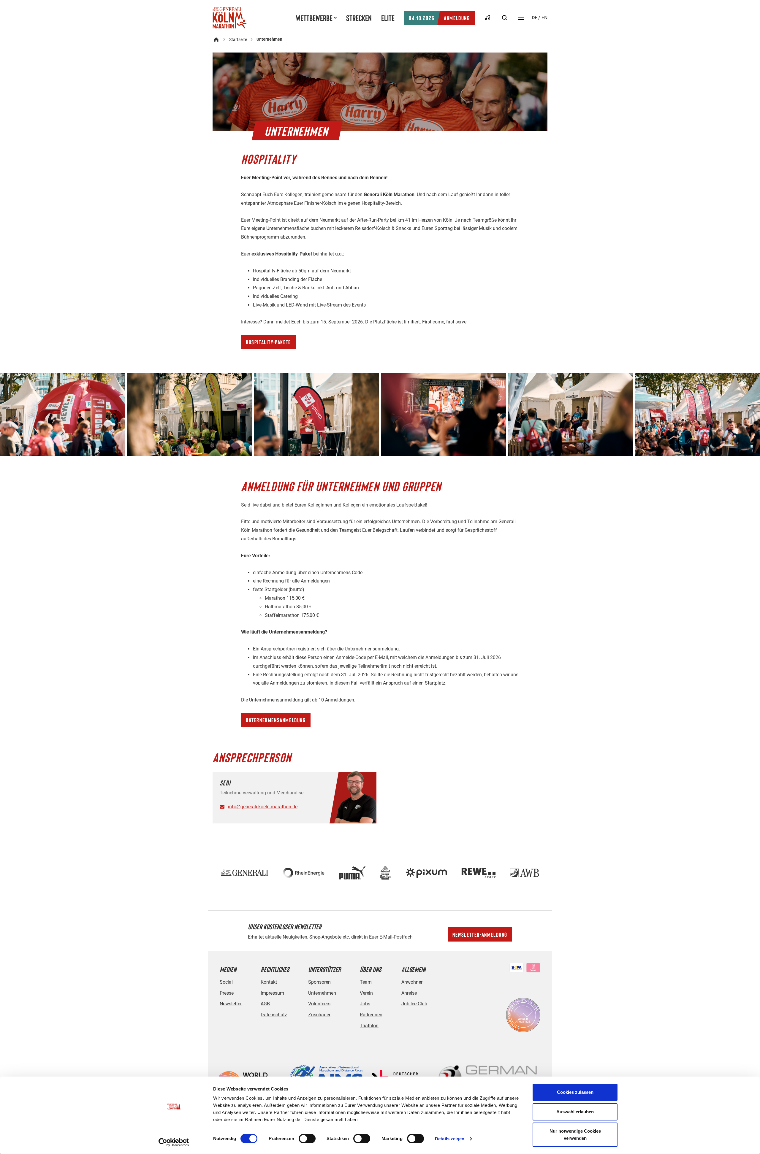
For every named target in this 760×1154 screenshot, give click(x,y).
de (534, 17)
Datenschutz (274, 1015)
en (544, 17)
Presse (227, 993)
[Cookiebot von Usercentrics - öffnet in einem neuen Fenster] (174, 1142)
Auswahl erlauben (575, 1111)
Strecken (359, 18)
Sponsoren (319, 982)
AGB (265, 1004)
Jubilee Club (414, 1004)
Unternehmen (322, 993)
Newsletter (231, 1004)
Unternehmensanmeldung (276, 719)
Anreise (409, 993)
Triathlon (369, 1025)
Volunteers (319, 1004)
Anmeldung (439, 17)
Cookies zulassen (575, 1092)
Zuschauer (319, 1015)
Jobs (365, 1004)
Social (226, 982)
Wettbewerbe (314, 18)
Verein (366, 993)
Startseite (238, 39)
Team (366, 982)
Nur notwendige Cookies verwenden (575, 1134)
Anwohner (411, 982)
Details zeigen (449, 1138)
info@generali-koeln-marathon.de (262, 806)
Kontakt (269, 982)
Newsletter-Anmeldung (479, 934)
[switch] (307, 1138)
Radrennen (371, 1015)
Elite (388, 18)
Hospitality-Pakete (268, 341)
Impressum (272, 993)
